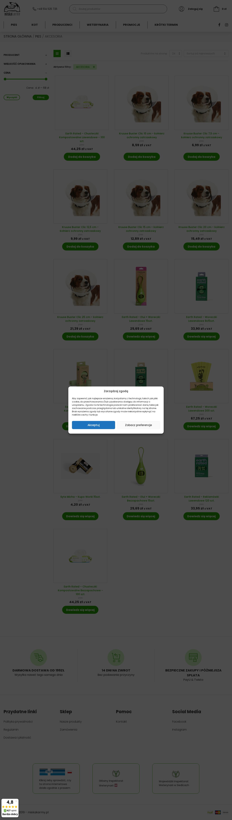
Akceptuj (94, 425)
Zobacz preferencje (138, 425)
